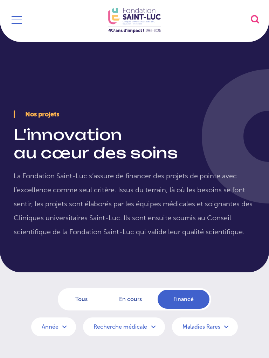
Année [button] (51, 326)
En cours (130, 299)
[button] (255, 19)
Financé (183, 299)
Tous (81, 299)
